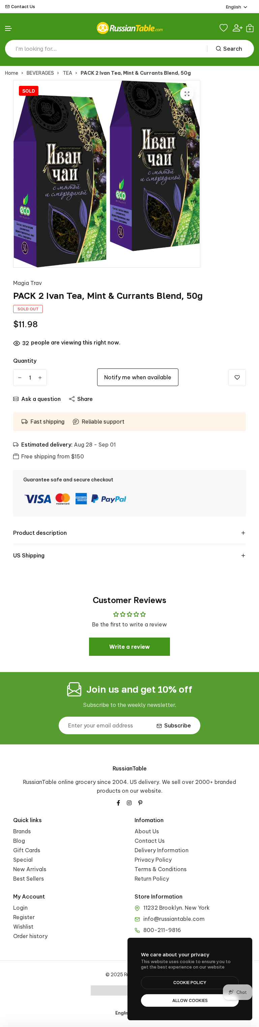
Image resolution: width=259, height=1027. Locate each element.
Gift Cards (26, 850)
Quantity (24, 360)
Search (232, 48)
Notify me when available (137, 377)
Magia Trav (27, 283)
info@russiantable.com (174, 918)
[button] (8, 28)
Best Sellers (28, 878)
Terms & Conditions (160, 869)
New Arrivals (29, 869)
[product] (187, 93)
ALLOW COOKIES (190, 1000)
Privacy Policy (153, 859)
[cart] (250, 28)
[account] (237, 28)
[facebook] (118, 802)
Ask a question (41, 399)
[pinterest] (140, 802)
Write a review (129, 646)
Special (23, 859)
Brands (22, 831)
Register (24, 917)
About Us (147, 831)
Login (20, 907)
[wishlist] (224, 28)
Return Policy (152, 878)
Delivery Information (162, 850)
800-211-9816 (162, 930)
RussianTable (130, 768)
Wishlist (23, 926)
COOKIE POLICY (189, 982)
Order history (30, 936)
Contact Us (23, 6)
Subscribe (177, 725)
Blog (19, 840)
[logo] (129, 28)
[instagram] (129, 802)
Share (85, 399)
